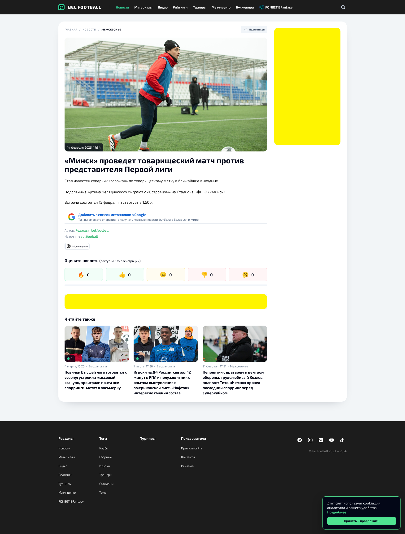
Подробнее (336, 512)
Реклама (187, 466)
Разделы (66, 438)
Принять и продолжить (361, 521)
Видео (62, 466)
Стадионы (106, 484)
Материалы (66, 457)
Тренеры (105, 475)
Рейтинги (65, 475)
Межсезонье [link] (239, 366)
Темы (103, 492)
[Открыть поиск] (343, 7)
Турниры (64, 484)
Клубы (103, 448)
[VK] (321, 440)
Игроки (104, 466)
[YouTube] (331, 440)
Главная (71, 29)
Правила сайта (191, 448)
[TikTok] (342, 440)
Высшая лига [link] (97, 366)
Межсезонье (111, 29)
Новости (89, 29)
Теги (103, 438)
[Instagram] (310, 440)
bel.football (89, 236)
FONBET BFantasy (71, 501)
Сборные (105, 457)
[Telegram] (299, 440)
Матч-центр (67, 492)
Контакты (188, 457)
